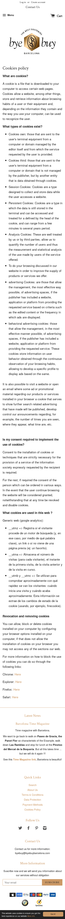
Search (33, 785)
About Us (32, 790)
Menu (10, 15)
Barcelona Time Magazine (32, 724)
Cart (59, 16)
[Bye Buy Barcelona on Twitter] (20, 828)
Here (18, 674)
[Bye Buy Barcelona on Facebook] (28, 828)
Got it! (53, 914)
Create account (38, 2)
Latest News (32, 715)
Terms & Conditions (32, 794)
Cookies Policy (32, 809)
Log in (23, 2)
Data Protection (32, 799)
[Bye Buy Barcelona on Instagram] (45, 828)
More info (31, 916)
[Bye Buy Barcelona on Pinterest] (36, 828)
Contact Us (33, 7)
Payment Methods (33, 804)
